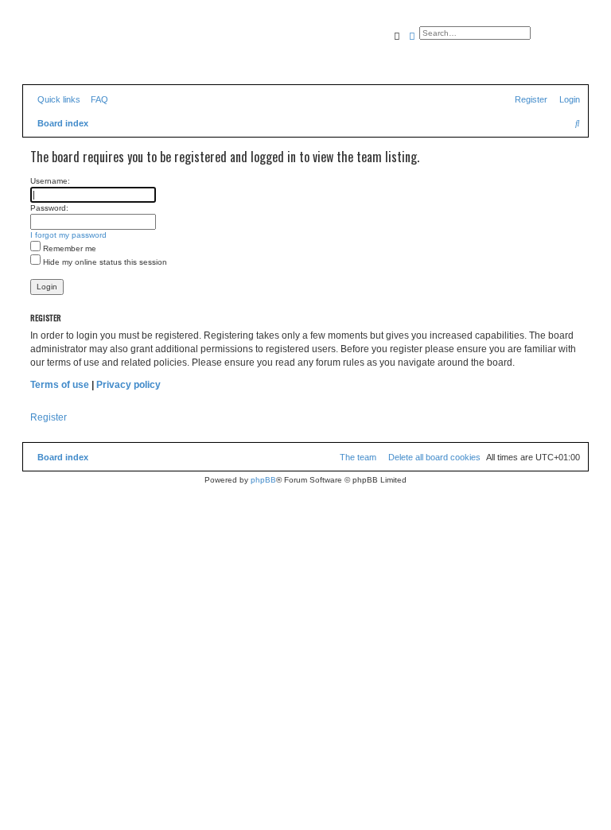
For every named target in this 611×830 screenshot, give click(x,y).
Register (48, 417)
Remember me (68, 248)
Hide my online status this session (104, 262)
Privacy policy (128, 384)
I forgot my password (68, 235)
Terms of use (59, 384)
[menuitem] (96, 99)
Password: (49, 208)
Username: (50, 180)
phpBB (263, 479)
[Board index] (94, 51)
